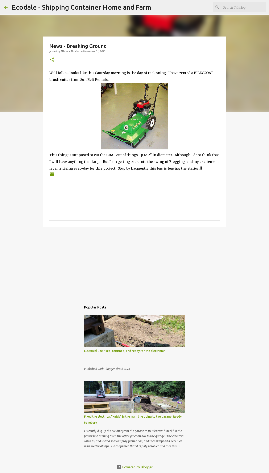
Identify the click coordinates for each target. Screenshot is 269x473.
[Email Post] (51, 175)
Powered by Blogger (137, 467)
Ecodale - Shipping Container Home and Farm (81, 7)
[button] (51, 60)
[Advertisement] (134, 263)
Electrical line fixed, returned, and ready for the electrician (124, 351)
